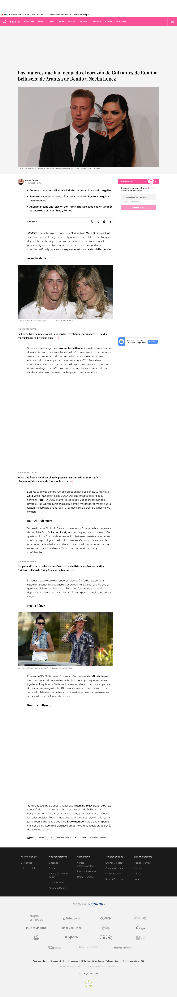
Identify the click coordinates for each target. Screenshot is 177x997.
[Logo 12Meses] (140, 938)
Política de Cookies (113, 961)
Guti (50, 838)
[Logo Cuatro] (105, 918)
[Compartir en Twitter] (98, 221)
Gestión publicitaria (131, 961)
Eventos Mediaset (86, 871)
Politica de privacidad (73, 961)
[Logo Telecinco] (71, 918)
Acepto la (133, 202)
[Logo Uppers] (71, 937)
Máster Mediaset (85, 876)
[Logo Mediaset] (88, 905)
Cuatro (137, 873)
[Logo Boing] (106, 928)
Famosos (15, 21)
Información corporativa (53, 961)
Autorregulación (57, 887)
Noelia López (80, 838)
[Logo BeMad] (36, 937)
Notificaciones (56, 882)
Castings (53, 862)
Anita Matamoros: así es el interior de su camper (69, 15)
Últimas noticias (28, 868)
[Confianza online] (88, 986)
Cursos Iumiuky (113, 873)
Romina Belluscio (64, 838)
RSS (142, 961)
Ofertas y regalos (114, 862)
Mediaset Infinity (142, 862)
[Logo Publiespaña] (88, 947)
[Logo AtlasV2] (54, 947)
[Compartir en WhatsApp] (91, 221)
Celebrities (26, 862)
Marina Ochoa (31, 180)
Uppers (137, 879)
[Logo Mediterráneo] (123, 947)
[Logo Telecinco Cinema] (106, 937)
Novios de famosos (98, 838)
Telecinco (139, 868)
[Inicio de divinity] (4, 21)
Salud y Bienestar (114, 879)
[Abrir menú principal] (172, 21)
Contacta (54, 868)
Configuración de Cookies (94, 961)
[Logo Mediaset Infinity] (36, 918)
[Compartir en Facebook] (110, 221)
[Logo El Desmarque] (36, 928)
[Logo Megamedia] (90, 973)
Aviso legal (37, 961)
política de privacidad (137, 202)
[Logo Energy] (140, 928)
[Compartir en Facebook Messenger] (104, 221)
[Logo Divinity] (140, 918)
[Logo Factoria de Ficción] (71, 928)
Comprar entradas (115, 868)
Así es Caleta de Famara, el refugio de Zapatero (24, 15)
